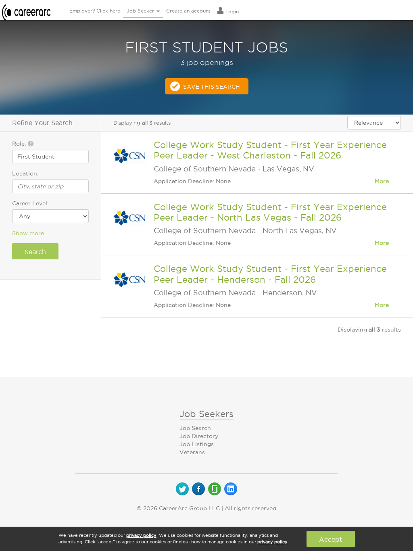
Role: (20, 143)
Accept (330, 539)
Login (231, 11)
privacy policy (141, 535)
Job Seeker (141, 10)
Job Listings (196, 444)
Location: (25, 173)
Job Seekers (206, 414)
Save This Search (211, 86)
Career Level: (30, 203)
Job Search (195, 428)
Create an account (188, 10)
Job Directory (198, 436)
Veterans (192, 452)
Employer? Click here (94, 10)
